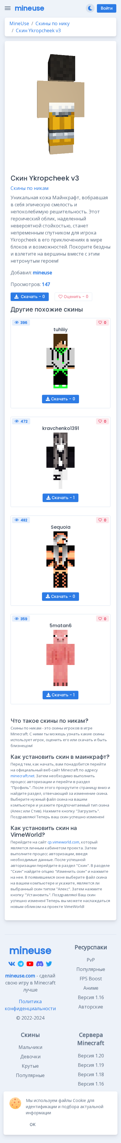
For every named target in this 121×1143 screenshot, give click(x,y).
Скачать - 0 (62, 399)
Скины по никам (29, 188)
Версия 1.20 (91, 1055)
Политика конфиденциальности (30, 1005)
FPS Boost (91, 978)
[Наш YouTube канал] (29, 963)
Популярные (90, 969)
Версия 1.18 (91, 1074)
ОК (33, 1124)
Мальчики (30, 1047)
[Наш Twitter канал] (49, 963)
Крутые (30, 1066)
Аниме (90, 988)
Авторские (90, 1006)
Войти (106, 8)
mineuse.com (20, 975)
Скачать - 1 (63, 498)
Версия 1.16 (91, 997)
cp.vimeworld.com (63, 842)
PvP (91, 960)
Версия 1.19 (91, 1065)
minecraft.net (22, 775)
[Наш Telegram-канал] (21, 963)
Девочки (30, 1056)
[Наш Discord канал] (40, 963)
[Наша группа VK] (11, 963)
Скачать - (33, 297)
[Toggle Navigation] (8, 8)
